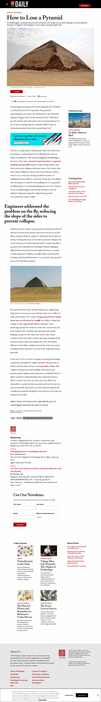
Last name (40, 504)
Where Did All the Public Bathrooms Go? (76, 183)
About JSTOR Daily (17, 671)
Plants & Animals (74, 130)
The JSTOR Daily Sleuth (41, 677)
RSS (11, 685)
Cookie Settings (69, 695)
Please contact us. (16, 412)
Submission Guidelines (40, 674)
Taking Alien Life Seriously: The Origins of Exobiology (48, 565)
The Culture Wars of (76, 192)
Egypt (12, 418)
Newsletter (84, 5)
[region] (50, 695)
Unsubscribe (15, 677)
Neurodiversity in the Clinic (77, 196)
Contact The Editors (39, 671)
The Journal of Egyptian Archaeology (42, 418)
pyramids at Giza (47, 366)
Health (19, 559)
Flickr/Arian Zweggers (34, 303)
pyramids (19, 418)
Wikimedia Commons (40, 87)
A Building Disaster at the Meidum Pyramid (28, 451)
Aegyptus (26, 418)
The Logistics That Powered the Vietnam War (76, 547)
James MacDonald (19, 96)
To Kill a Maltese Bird (77, 134)
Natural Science (46, 559)
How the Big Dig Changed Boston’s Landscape (77, 200)
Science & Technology (14, 13)
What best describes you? (45, 513)
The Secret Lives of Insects (49, 607)
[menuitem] (85, 5)
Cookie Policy (42, 700)
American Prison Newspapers (38, 681)
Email (15, 513)
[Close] (98, 695)
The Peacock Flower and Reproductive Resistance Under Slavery (24, 612)
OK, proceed (82, 695)
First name (17, 504)
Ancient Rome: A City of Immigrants (76, 188)
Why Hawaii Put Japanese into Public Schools (76, 552)
